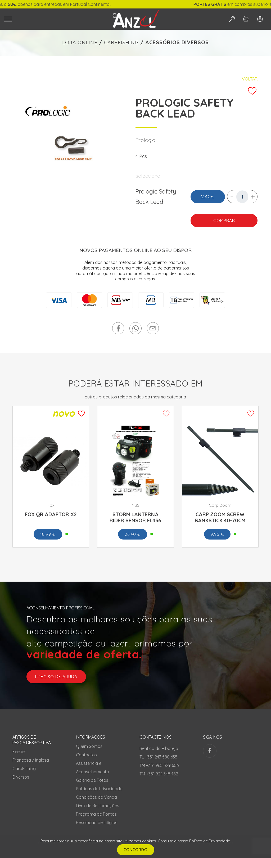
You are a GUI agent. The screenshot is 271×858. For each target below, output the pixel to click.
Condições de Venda (96, 797)
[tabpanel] (74, 142)
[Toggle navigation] (51, 19)
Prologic (145, 140)
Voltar (250, 79)
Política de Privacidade (209, 841)
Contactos (86, 754)
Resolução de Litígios (96, 822)
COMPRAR (224, 220)
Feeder (19, 751)
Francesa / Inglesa (30, 760)
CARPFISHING (121, 42)
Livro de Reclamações (97, 805)
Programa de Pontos (96, 814)
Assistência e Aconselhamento (92, 767)
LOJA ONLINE (79, 42)
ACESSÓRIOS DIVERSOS (177, 42)
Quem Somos (89, 746)
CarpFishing (24, 768)
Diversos (20, 777)
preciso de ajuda (56, 676)
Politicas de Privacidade (99, 788)
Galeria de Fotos (92, 780)
